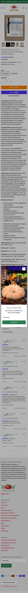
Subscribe (14, 322)
